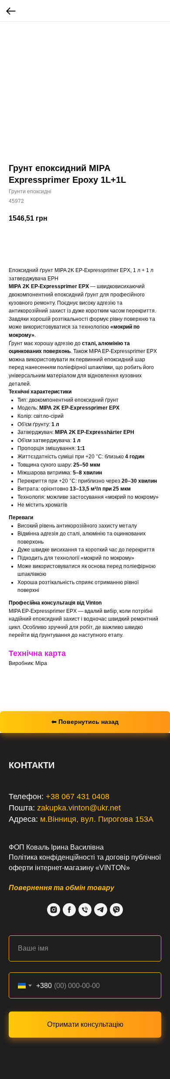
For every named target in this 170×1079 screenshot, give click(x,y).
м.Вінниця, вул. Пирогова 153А (96, 819)
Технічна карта (37, 653)
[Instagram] (53, 909)
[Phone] (85, 909)
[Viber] (116, 909)
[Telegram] (100, 909)
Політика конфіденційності (52, 857)
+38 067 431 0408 (77, 796)
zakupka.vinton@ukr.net (79, 807)
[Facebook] (69, 909)
